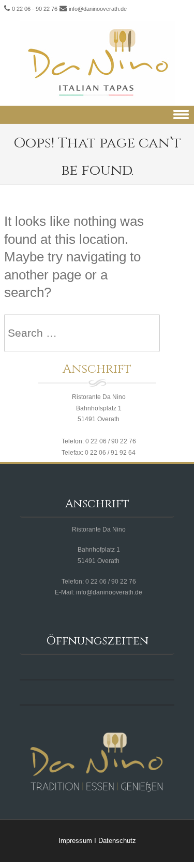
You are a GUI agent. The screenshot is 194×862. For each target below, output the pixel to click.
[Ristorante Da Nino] (97, 63)
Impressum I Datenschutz (97, 840)
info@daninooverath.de (98, 9)
